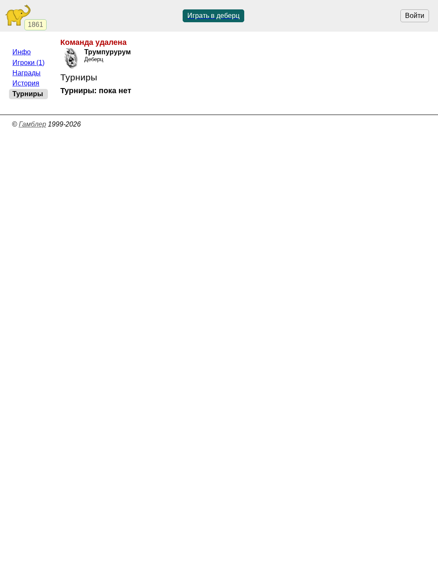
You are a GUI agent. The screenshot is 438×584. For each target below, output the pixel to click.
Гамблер (32, 124)
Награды (26, 73)
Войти (414, 15)
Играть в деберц (213, 15)
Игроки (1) (28, 62)
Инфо (21, 52)
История (25, 83)
